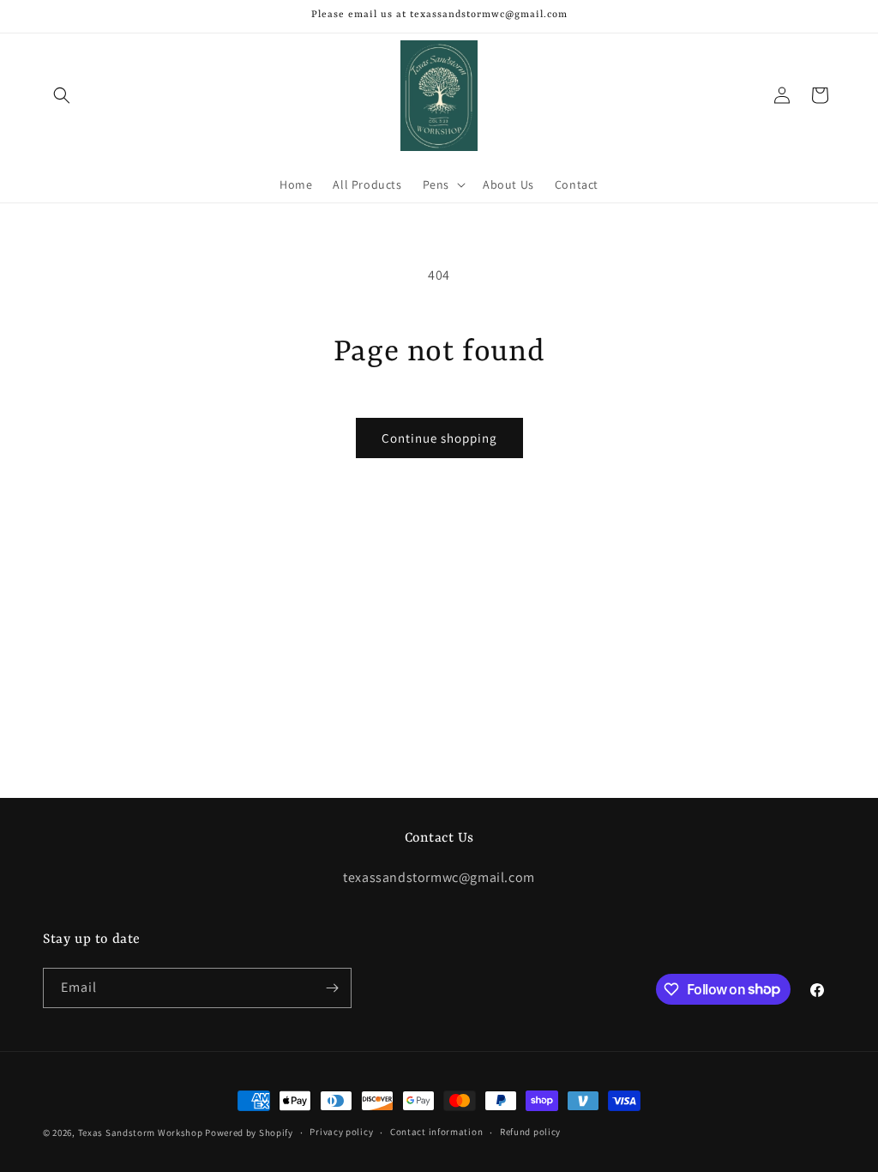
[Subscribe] (332, 988)
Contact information (436, 1132)
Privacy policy (341, 1132)
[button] (62, 95)
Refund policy (530, 1132)
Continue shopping (439, 438)
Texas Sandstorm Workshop (140, 1133)
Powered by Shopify (249, 1133)
